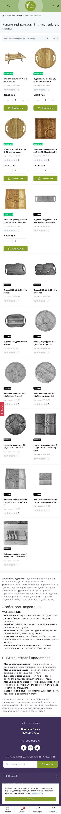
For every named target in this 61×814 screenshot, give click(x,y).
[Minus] (8, 100)
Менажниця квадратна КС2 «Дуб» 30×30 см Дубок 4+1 (16, 502)
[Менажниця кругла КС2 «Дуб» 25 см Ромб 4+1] (16, 424)
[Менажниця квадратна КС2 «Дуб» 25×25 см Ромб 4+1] (45, 479)
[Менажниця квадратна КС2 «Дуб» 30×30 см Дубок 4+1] (16, 479)
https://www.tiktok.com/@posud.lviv (37, 748)
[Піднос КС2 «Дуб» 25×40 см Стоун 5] (45, 269)
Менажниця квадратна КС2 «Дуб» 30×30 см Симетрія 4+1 (45, 448)
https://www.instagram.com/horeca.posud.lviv (30, 748)
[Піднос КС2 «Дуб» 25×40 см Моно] (16, 321)
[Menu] (3, 6)
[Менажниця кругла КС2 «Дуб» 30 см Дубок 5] (16, 373)
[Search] (8, 6)
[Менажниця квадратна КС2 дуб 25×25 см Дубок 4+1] (16, 199)
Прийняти (30, 799)
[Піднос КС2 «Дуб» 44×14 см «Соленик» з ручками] (45, 199)
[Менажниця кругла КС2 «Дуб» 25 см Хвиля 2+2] (45, 373)
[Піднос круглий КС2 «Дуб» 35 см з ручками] (45, 58)
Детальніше (37, 793)
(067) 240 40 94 (30, 729)
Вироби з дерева (14, 15)
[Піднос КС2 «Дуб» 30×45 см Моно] (16, 269)
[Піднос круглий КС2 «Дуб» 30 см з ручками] (16, 128)
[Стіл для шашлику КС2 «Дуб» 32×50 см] (16, 58)
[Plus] (23, 100)
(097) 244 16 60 (30, 733)
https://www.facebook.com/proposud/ (24, 748)
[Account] (57, 6)
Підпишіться (47, 764)
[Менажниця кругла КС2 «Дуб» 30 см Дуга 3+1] (45, 321)
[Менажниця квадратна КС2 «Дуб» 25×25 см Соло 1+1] (45, 128)
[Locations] (52, 6)
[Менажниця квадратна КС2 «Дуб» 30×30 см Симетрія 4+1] (45, 424)
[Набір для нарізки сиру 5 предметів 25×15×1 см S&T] (16, 533)
